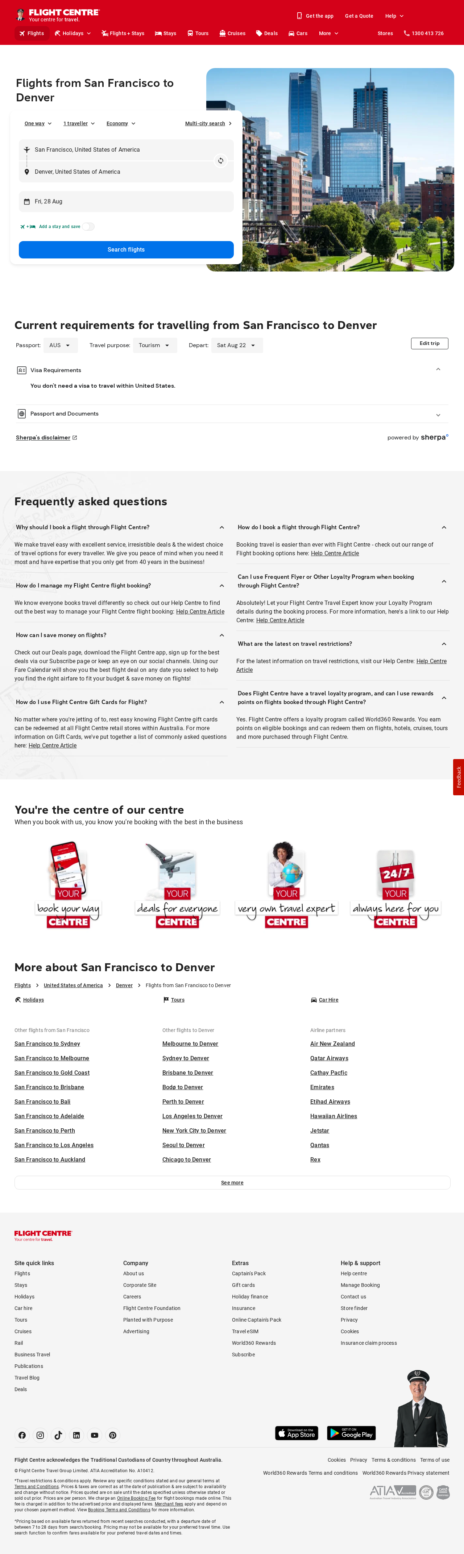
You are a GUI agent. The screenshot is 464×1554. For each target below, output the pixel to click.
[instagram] (40, 1435)
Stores (385, 33)
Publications (28, 1366)
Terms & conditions (394, 1460)
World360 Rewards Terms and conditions (310, 1473)
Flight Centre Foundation (152, 1308)
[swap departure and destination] (221, 160)
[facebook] (22, 1435)
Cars (302, 33)
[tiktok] (58, 1435)
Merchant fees (169, 1504)
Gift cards (243, 1285)
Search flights (126, 249)
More (325, 33)
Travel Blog (27, 1378)
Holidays (73, 33)
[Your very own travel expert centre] (286, 886)
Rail (18, 1343)
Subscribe (243, 1354)
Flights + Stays (127, 33)
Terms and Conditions (36, 1486)
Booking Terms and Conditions (119, 1509)
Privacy (349, 1320)
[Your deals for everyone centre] (177, 886)
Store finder (354, 1308)
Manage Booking (360, 1285)
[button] (232, 1182)
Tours (202, 33)
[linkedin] (76, 1435)
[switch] (87, 229)
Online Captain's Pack (256, 1320)
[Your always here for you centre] (396, 886)
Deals (271, 33)
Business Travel (32, 1354)
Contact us (353, 1297)
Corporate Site (140, 1285)
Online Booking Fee (136, 1498)
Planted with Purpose (148, 1320)
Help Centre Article (200, 611)
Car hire (23, 1308)
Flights (36, 33)
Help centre (354, 1273)
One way (35, 123)
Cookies (350, 1331)
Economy (117, 123)
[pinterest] (112, 1435)
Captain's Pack (249, 1273)
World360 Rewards (254, 1343)
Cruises (236, 33)
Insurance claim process (369, 1343)
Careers (132, 1297)
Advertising (136, 1331)
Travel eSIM (245, 1331)
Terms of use (435, 1460)
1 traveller (75, 123)
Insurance (243, 1308)
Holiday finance (250, 1297)
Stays (170, 33)
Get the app (320, 16)
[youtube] (94, 1435)
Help (391, 16)
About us (133, 1273)
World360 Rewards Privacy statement (406, 1473)
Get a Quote (359, 16)
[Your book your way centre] (68, 886)
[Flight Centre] (43, 1236)
